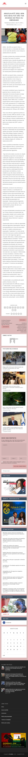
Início (2, 706)
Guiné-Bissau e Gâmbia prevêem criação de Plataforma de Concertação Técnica (12, 583)
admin (13, 23)
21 (20, 646)
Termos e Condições (6, 719)
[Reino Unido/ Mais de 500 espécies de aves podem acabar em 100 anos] (14, 399)
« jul (4, 655)
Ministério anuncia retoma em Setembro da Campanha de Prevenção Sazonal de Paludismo (13, 533)
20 (17, 646)
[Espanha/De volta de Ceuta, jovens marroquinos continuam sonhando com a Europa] (14, 378)
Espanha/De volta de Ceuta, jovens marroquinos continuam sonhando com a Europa (13, 387)
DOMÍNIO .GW (6, 614)
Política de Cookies (5, 722)
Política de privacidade (6, 716)
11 (10, 643)
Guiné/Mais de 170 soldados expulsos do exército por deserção (14, 566)
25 (10, 649)
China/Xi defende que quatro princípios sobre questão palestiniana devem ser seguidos (13, 577)
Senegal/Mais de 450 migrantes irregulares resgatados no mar (12, 572)
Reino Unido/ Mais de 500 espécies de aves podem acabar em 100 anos (13, 408)
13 (17, 643)
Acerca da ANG (4, 710)
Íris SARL (11, 754)
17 (7, 646)
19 (14, 646)
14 (20, 643)
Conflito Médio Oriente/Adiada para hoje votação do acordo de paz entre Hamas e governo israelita (13, 428)
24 (7, 649)
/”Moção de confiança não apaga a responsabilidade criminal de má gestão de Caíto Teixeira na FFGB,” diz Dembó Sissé (14, 547)
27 (17, 649)
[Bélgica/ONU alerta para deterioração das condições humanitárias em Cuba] (14, 358)
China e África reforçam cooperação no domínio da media (14, 560)
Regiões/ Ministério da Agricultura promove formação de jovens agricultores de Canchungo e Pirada (14, 554)
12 (14, 643)
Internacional (10, 24)
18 (10, 646)
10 (7, 643)
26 (14, 649)
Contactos (3, 713)
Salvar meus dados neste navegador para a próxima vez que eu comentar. (13, 462)
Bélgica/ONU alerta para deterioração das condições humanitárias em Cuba (13, 367)
